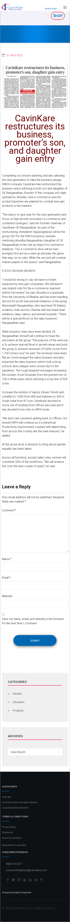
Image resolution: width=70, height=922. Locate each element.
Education (18, 702)
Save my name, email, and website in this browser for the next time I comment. (33, 621)
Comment (9, 510)
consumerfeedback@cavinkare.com (26, 870)
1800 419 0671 (14, 863)
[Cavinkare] (12, 7)
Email (6, 577)
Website (7, 596)
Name (6, 559)
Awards (17, 693)
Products (18, 710)
